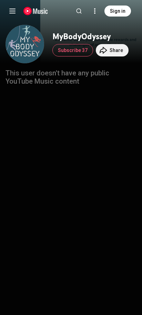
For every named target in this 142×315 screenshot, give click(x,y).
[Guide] (12, 11)
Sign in (117, 11)
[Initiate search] (78, 11)
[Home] (35, 11)
